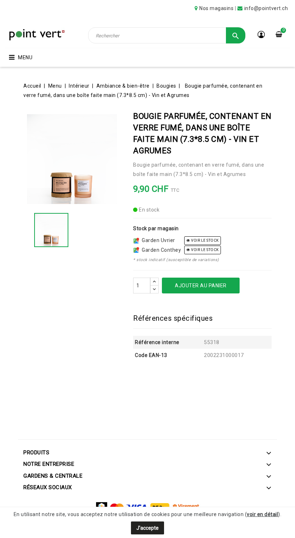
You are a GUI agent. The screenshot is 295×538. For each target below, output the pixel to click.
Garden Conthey (160, 250)
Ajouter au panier (201, 285)
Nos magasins (216, 8)
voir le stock (204, 240)
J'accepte (147, 528)
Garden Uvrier (157, 240)
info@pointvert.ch (266, 8)
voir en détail (262, 514)
